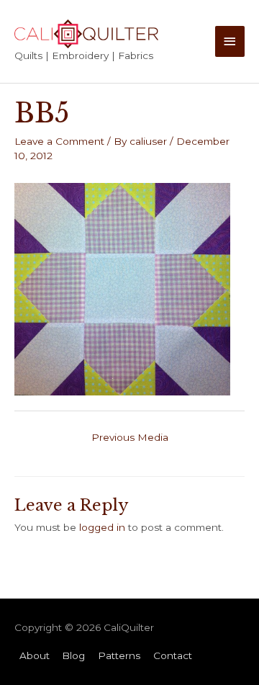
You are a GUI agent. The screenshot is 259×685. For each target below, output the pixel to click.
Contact (172, 655)
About (34, 655)
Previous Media (129, 437)
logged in (102, 527)
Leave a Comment (59, 141)
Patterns (119, 655)
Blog (73, 655)
